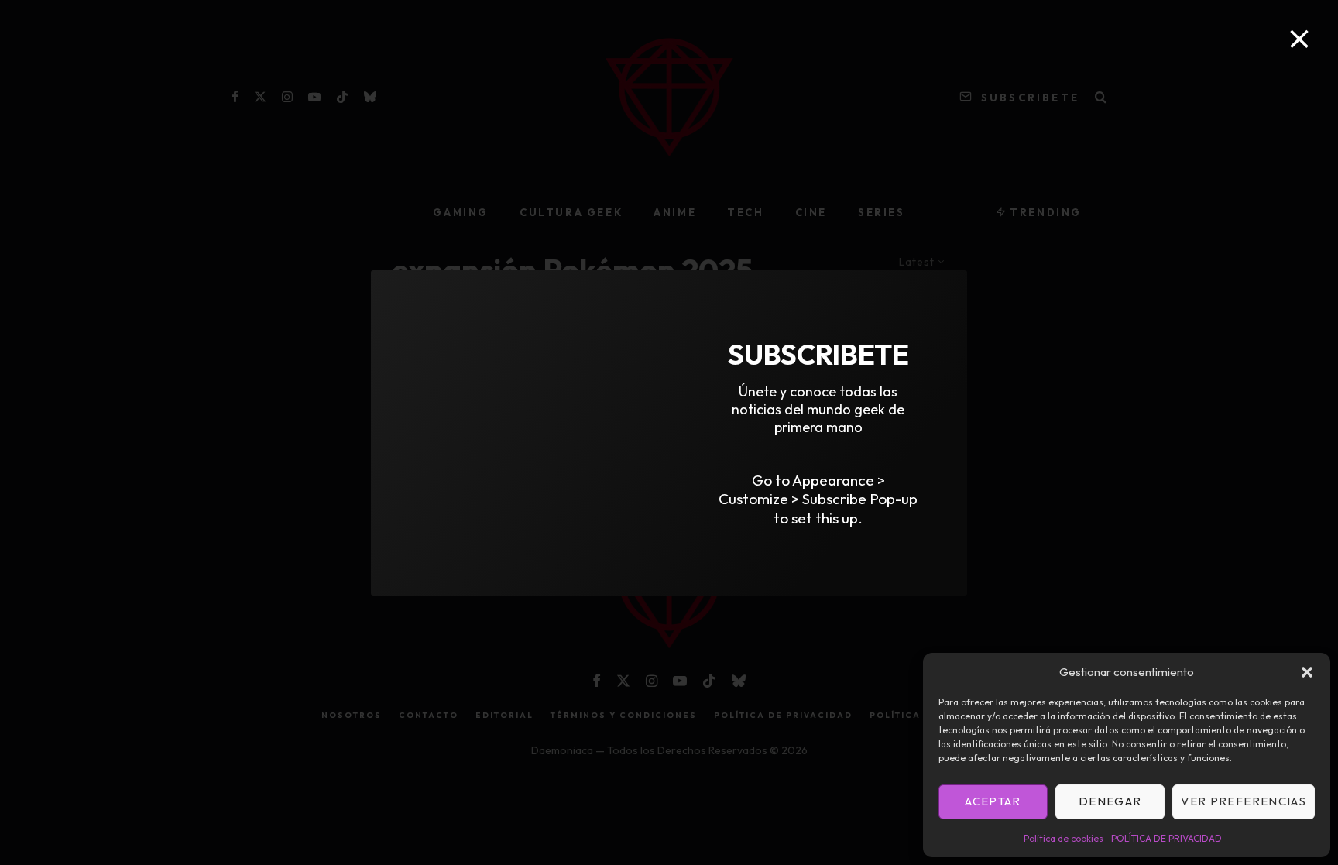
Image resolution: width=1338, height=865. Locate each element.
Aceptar (993, 801)
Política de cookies (1063, 838)
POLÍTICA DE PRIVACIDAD (1166, 838)
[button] (1307, 672)
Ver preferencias (1243, 801)
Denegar (1110, 801)
